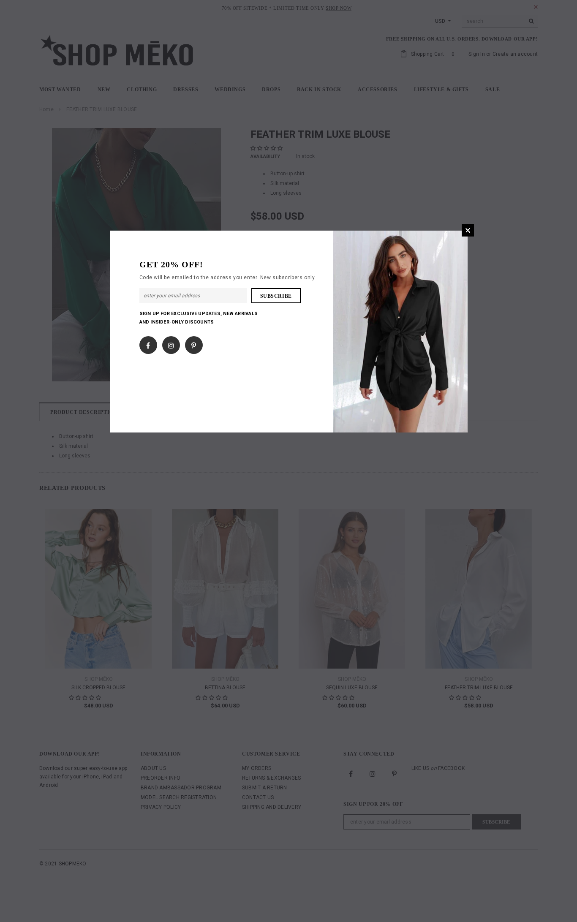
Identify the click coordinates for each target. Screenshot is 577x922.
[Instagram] (171, 343)
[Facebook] (148, 343)
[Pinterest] (193, 343)
